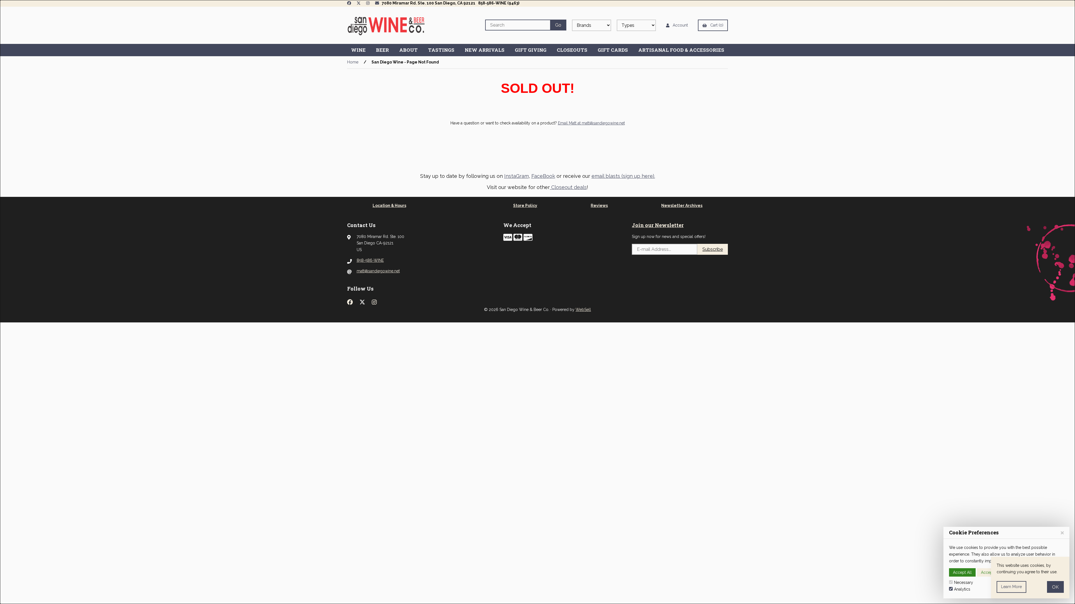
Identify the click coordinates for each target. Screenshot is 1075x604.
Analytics (962, 589)
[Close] (1062, 532)
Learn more (1011, 586)
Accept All (962, 572)
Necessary (963, 582)
